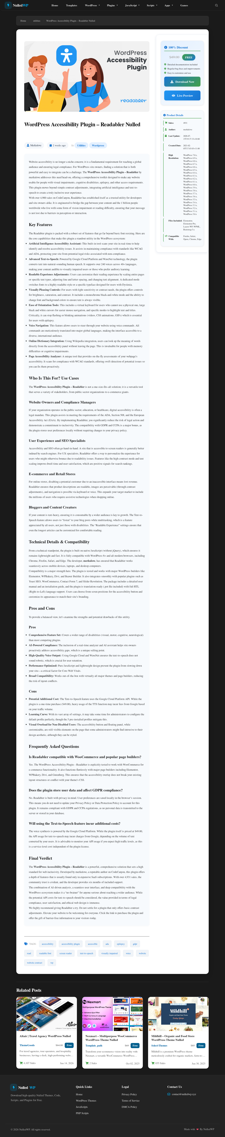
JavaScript (131, 5)
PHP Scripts (82, 1113)
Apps (167, 5)
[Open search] (216, 5)
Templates (71, 5)
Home (55, 5)
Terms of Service (131, 1100)
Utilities (81, 145)
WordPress (91, 5)
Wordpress (98, 145)
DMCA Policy (129, 1107)
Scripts (150, 5)
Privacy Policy (129, 1094)
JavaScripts (82, 1107)
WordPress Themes (86, 1100)
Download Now (184, 81)
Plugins (111, 5)
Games (184, 5)
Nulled (20, 5)
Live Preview (184, 95)
